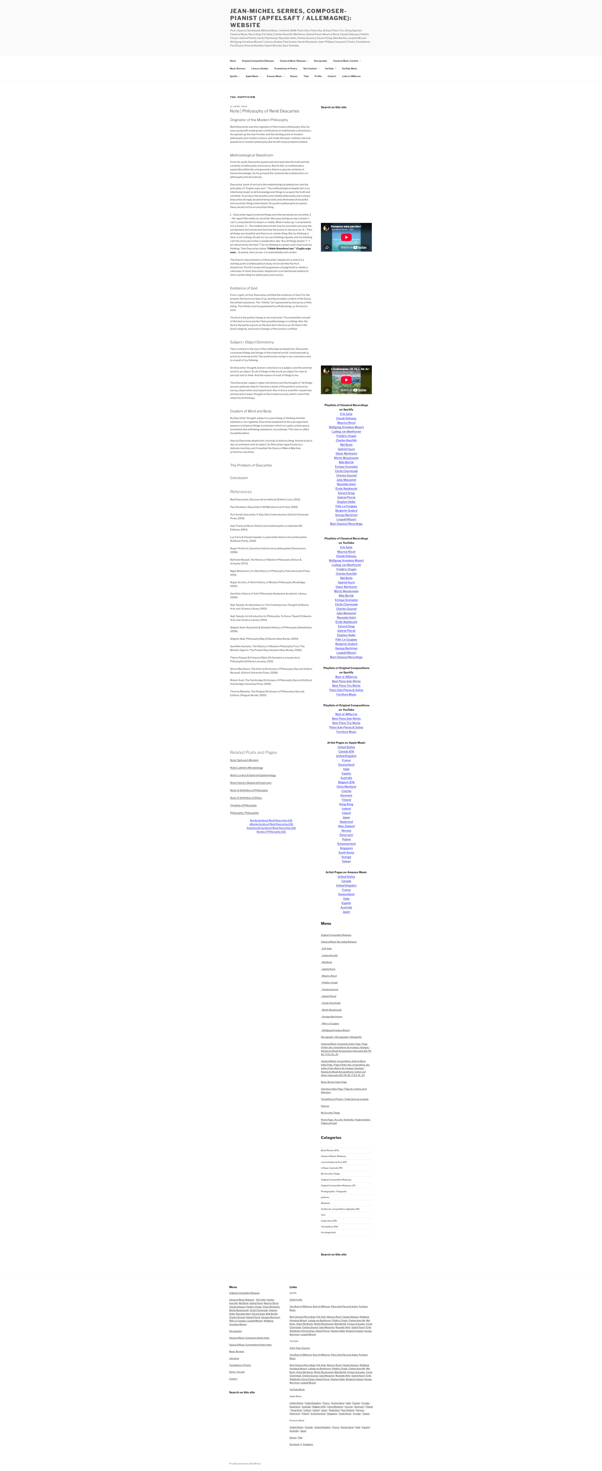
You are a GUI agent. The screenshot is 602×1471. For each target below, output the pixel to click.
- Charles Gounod (329, 989)
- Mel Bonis (326, 962)
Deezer (294, 76)
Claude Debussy (346, 418)
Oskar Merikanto (346, 453)
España (346, 773)
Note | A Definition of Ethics (246, 797)
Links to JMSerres (351, 76)
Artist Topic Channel (300, 1348)
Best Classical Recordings (346, 523)
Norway (346, 830)
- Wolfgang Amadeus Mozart (335, 1030)
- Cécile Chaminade (331, 1003)
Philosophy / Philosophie (244, 812)
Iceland (346, 808)
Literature (234, 1358)
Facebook (294, 1444)
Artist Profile (296, 1299)
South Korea (346, 852)
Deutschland (346, 764)
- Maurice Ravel (329, 975)
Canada (346, 881)
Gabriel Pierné (346, 497)
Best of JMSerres (346, 676)
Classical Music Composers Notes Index (249, 1337)
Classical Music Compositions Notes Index (250, 1344)
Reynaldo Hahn (346, 484)
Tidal (306, 76)
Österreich (346, 835)
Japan (346, 817)
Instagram (308, 1444)
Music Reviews (237, 68)
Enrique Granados (346, 466)
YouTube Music (349, 68)
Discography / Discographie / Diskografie (341, 1037)
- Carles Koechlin (329, 955)
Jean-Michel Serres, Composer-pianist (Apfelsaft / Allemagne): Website (291, 18)
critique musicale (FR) (332, 1168)
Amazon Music (274, 76)
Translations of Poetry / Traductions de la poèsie (345, 1099)
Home (233, 60)
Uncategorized (328, 1232)
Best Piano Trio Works (346, 685)
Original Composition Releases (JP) (338, 1185)
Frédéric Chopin (346, 435)
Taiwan (346, 861)
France (346, 760)
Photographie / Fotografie (334, 1191)
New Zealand (346, 826)
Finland (346, 799)
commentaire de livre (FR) (334, 1162)
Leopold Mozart (346, 519)
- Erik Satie (326, 948)
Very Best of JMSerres (301, 1306)
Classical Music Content (345, 60)
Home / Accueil (236, 1371)
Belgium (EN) (346, 782)
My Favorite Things (330, 1112)
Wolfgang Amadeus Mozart (346, 427)
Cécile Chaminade (346, 471)
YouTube (329, 68)
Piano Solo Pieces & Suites (346, 690)
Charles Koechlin (346, 440)
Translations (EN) (329, 1226)
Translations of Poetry (285, 68)
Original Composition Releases (258, 60)
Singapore (346, 848)
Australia (346, 777)
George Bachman (346, 515)
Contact (332, 76)
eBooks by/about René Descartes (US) (271, 824)
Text (323, 1214)
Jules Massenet (346, 479)
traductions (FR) (329, 1220)
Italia (346, 769)
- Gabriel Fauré (328, 969)
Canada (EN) (346, 751)
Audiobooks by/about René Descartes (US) (271, 827)
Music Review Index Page (334, 1082)
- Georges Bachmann (331, 1016)
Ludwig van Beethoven (346, 431)
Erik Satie (346, 414)
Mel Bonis (346, 444)
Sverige (346, 856)
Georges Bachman (270, 1317)
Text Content (310, 68)
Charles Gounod (346, 475)
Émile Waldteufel (346, 488)
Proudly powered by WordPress (245, 1463)
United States (346, 747)
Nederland (346, 821)
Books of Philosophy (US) (271, 831)
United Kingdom (346, 755)
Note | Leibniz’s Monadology (246, 767)
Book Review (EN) (330, 1150)
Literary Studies (259, 68)
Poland (346, 839)
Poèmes (325, 1106)
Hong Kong (346, 804)
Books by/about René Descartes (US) (271, 820)
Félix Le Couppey (346, 506)
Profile (318, 76)
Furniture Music (346, 694)
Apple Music (252, 76)
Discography (320, 60)
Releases (325, 1203)
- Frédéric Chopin (329, 982)
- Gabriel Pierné (328, 996)
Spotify (234, 76)
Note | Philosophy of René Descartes (264, 111)
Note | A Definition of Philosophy (249, 790)
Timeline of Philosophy (243, 805)
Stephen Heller (346, 501)
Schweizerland (346, 843)
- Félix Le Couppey (330, 1023)
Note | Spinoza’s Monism (244, 760)
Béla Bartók (346, 462)
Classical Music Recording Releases (339, 941)
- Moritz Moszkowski (331, 1009)
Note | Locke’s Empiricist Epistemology (253, 775)
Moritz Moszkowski (346, 457)
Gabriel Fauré (346, 449)
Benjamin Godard (346, 510)
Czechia (346, 791)
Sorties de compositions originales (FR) (340, 1209)
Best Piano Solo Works (346, 681)
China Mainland (346, 786)
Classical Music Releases (293, 60)
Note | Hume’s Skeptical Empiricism (251, 782)
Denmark (346, 795)
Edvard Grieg (346, 493)
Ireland (346, 813)
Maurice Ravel (346, 422)
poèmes (325, 1197)
